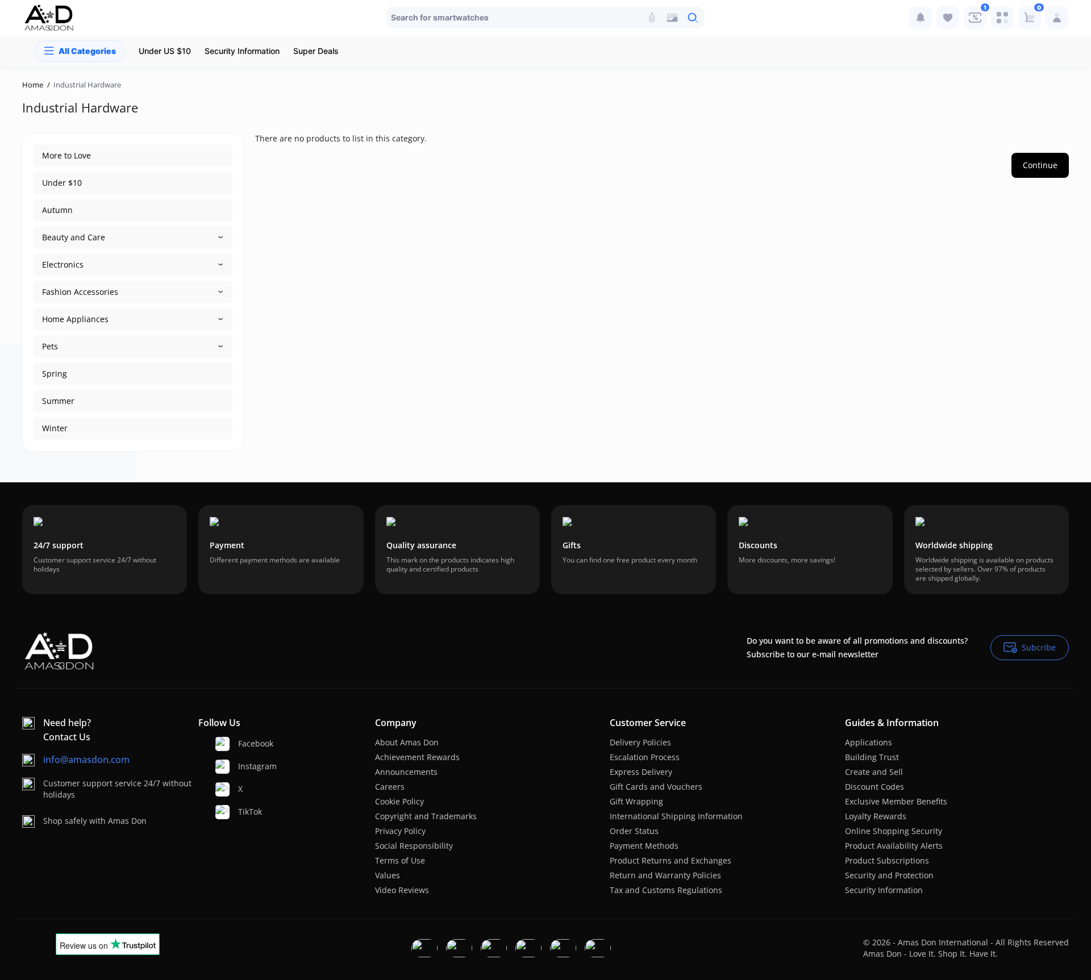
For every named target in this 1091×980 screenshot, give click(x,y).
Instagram (252, 766)
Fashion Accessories (80, 291)
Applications (868, 742)
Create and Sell (874, 771)
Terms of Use (400, 860)
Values (387, 875)
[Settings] (1002, 17)
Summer (58, 400)
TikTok (250, 811)
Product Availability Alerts (894, 845)
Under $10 (62, 182)
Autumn (57, 210)
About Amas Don (407, 742)
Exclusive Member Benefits (896, 801)
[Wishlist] (947, 17)
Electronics (63, 264)
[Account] (1057, 17)
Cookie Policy (399, 801)
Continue (1040, 165)
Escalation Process (645, 757)
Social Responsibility (414, 845)
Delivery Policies (640, 742)
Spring (54, 373)
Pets (50, 346)
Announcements (406, 771)
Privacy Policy (400, 830)
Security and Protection (889, 875)
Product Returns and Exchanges (670, 860)
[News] (920, 17)
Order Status (634, 830)
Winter (55, 428)
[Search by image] (672, 17)
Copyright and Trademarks (426, 816)
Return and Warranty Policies (665, 875)
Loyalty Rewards (875, 816)
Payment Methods (644, 845)
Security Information (884, 890)
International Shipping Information (676, 816)
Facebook (252, 743)
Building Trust (872, 757)
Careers (390, 786)
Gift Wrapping (636, 801)
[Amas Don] (49, 18)
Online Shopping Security (893, 830)
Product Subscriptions (887, 860)
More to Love (66, 155)
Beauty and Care (73, 237)
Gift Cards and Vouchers (656, 786)
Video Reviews (402, 890)
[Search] (651, 17)
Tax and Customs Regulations (666, 890)
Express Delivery (641, 771)
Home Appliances (75, 319)
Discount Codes (874, 786)
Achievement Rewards (417, 757)
